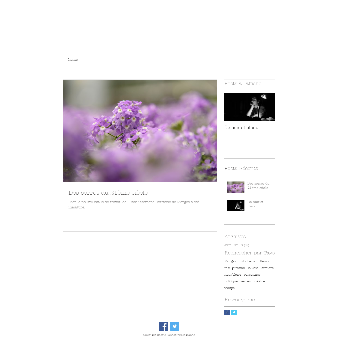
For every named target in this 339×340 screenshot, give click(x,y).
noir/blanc (232, 275)
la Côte (253, 268)
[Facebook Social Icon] (163, 326)
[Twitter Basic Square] (234, 312)
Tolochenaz (248, 261)
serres (246, 281)
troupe (229, 288)
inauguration (234, 268)
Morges (230, 261)
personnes (252, 275)
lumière (267, 268)
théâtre (259, 281)
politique (231, 281)
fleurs (264, 261)
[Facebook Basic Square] (227, 312)
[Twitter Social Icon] (174, 326)
